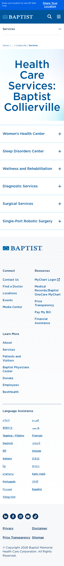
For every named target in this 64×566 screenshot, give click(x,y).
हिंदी (4, 451)
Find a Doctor (13, 286)
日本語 (35, 459)
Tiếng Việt (9, 497)
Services (33, 45)
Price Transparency (16, 537)
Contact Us (11, 279)
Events (8, 300)
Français (37, 435)
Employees (11, 385)
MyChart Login (45, 279)
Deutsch (8, 443)
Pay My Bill (43, 312)
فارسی (35, 428)
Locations (10, 293)
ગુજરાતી (36, 443)
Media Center (12, 307)
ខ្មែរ (4, 466)
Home (6, 45)
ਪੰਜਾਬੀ (35, 482)
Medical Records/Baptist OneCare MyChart (48, 290)
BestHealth (11, 392)
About (7, 342)
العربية (35, 420)
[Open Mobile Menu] (58, 16)
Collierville (21, 45)
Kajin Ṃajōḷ (38, 474)
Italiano (7, 459)
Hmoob (36, 451)
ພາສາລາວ (8, 474)
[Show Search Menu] (49, 16)
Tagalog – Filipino (13, 435)
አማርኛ (6, 420)
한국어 (35, 466)
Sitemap (38, 537)
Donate (8, 378)
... (12, 45)
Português (9, 482)
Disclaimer (39, 528)
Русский (7, 489)
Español (37, 489)
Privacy (8, 528)
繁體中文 (8, 428)
